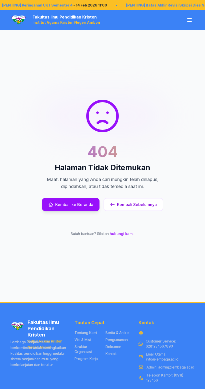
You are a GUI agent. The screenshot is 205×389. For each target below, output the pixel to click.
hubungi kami (122, 234)
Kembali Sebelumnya (137, 204)
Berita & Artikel (118, 332)
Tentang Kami (85, 332)
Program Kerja (86, 358)
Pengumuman (117, 340)
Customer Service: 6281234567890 (161, 343)
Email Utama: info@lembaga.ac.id (162, 356)
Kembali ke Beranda (74, 204)
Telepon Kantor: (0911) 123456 (165, 377)
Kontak (111, 354)
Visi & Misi (82, 340)
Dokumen (113, 346)
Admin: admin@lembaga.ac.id (170, 367)
